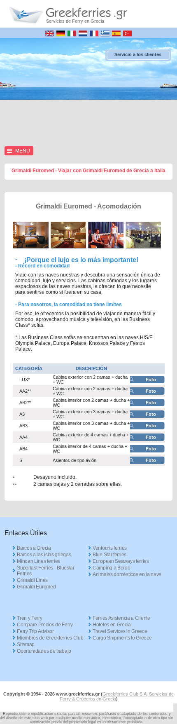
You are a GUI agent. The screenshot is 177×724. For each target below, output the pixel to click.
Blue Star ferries (109, 555)
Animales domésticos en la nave (127, 574)
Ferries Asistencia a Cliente (121, 618)
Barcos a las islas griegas (44, 555)
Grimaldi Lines (32, 580)
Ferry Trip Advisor (35, 631)
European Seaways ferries (121, 561)
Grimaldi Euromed (36, 587)
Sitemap (26, 644)
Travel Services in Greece (120, 631)
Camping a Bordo (111, 568)
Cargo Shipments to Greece (122, 638)
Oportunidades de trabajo (44, 651)
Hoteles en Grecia (112, 625)
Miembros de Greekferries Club (50, 638)
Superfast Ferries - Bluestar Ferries (46, 570)
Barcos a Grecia (34, 548)
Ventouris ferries (110, 548)
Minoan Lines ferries (38, 561)
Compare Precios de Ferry (45, 625)
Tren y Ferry (29, 618)
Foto (151, 379)
